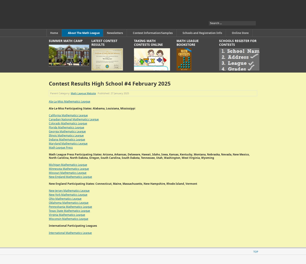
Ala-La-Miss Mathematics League (69, 101)
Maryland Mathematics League (68, 143)
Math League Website (83, 93)
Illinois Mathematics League (66, 135)
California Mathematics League (68, 115)
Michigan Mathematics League (68, 165)
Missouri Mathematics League (67, 173)
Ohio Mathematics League (65, 199)
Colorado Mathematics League (68, 123)
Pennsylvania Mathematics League (70, 207)
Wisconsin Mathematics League (68, 219)
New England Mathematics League (70, 177)
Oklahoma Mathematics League (68, 203)
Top (255, 251)
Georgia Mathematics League (67, 131)
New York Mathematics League (68, 195)
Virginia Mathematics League (67, 215)
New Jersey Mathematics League (69, 191)
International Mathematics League (70, 233)
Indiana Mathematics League (67, 139)
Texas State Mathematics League (69, 211)
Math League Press (61, 147)
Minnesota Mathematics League (69, 169)
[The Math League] (104, 14)
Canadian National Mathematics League (74, 119)
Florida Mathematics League (66, 127)
